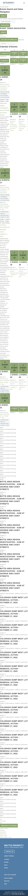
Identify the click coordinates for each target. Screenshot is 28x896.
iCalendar (2, 830)
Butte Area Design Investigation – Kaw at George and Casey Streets (4, 109)
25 (11, 377)
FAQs (5, 883)
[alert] (14, 428)
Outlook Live (3, 833)
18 (11, 265)
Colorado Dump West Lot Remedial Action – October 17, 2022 (5, 230)
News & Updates (8, 878)
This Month (3, 37)
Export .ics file (3, 835)
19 (20, 265)
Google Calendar (4, 828)
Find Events (5, 25)
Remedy (6, 862)
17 (1, 183)
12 (20, 116)
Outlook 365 (3, 832)
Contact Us (9, 851)
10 (1, 80)
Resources (6, 881)
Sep (1, 819)
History (6, 867)
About (5, 865)
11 (11, 116)
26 (20, 377)
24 (1, 374)
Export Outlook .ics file (5, 837)
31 (1, 408)
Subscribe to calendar (9, 825)
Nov (1, 823)
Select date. (21, 39)
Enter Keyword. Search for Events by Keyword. (11, 18)
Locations (6, 859)
